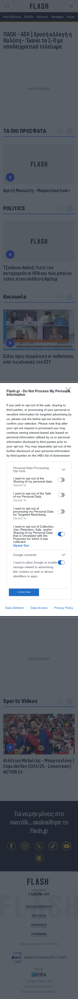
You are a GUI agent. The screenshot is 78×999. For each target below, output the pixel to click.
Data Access (39, 608)
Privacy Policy (63, 608)
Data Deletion (14, 608)
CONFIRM (24, 592)
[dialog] (39, 499)
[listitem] (39, 469)
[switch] (61, 480)
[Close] (69, 391)
